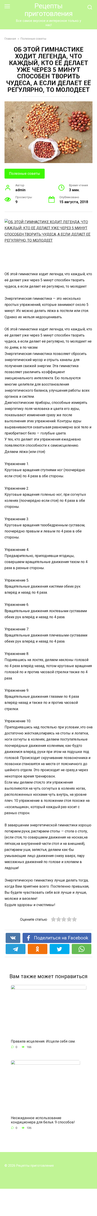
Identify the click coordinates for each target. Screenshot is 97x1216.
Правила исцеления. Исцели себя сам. (43, 1041)
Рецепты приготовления (49, 10)
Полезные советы (24, 173)
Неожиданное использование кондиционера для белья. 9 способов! (43, 1120)
